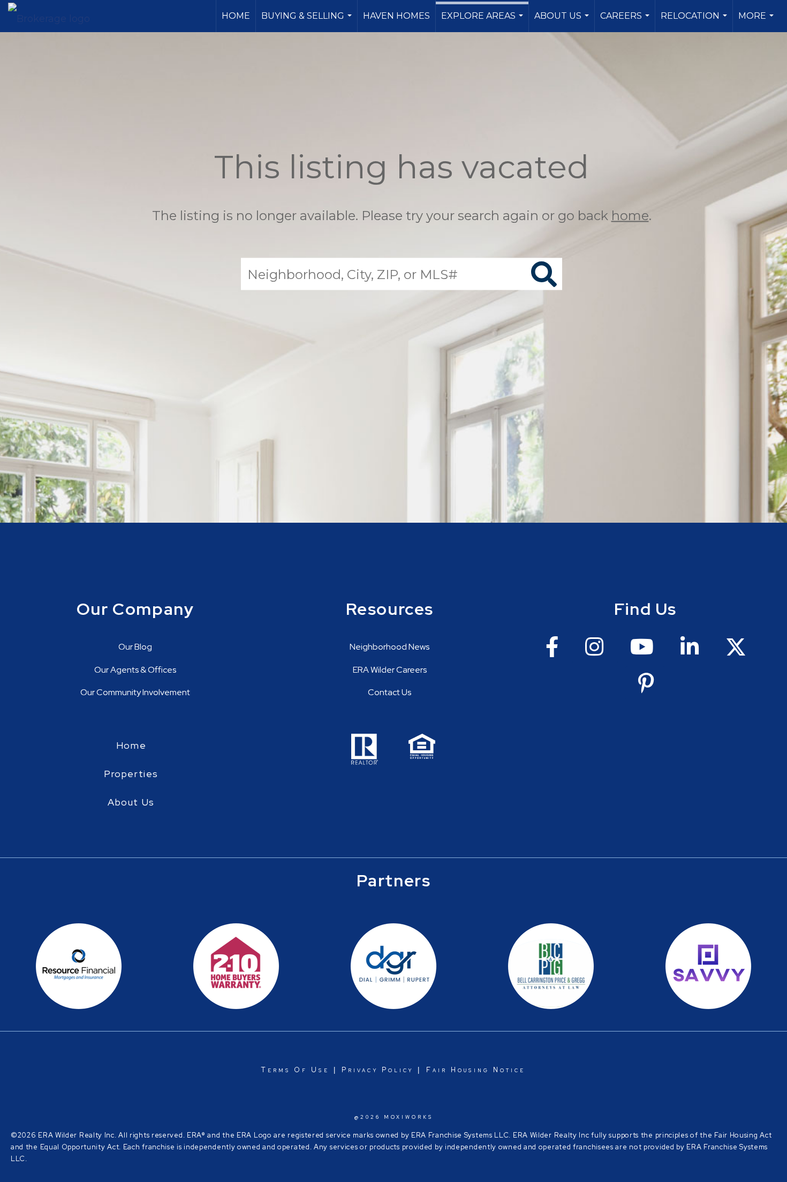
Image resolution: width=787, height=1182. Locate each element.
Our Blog (135, 646)
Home (236, 16)
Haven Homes (396, 16)
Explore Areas (483, 21)
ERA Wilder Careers (390, 669)
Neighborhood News (389, 646)
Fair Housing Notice (476, 1069)
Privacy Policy (377, 1069)
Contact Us (389, 692)
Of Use (309, 1069)
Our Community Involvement (135, 692)
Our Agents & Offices (135, 669)
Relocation (695, 21)
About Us (563, 21)
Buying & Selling (307, 21)
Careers (626, 21)
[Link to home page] (54, 16)
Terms (275, 1069)
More (757, 21)
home (630, 215)
